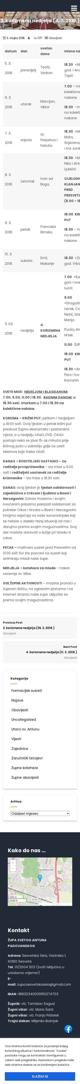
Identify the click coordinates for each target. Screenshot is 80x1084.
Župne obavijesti (25, 777)
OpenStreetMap (63, 905)
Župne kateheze (24, 768)
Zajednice (19, 748)
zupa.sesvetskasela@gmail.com (44, 984)
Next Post (51, 649)
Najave (17, 700)
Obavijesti (55, 38)
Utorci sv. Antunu (25, 729)
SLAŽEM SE (40, 1076)
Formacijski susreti (26, 690)
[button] (40, 878)
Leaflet (46, 905)
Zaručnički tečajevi (27, 758)
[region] (40, 1061)
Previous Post (29, 625)
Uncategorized (23, 719)
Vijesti (16, 739)
